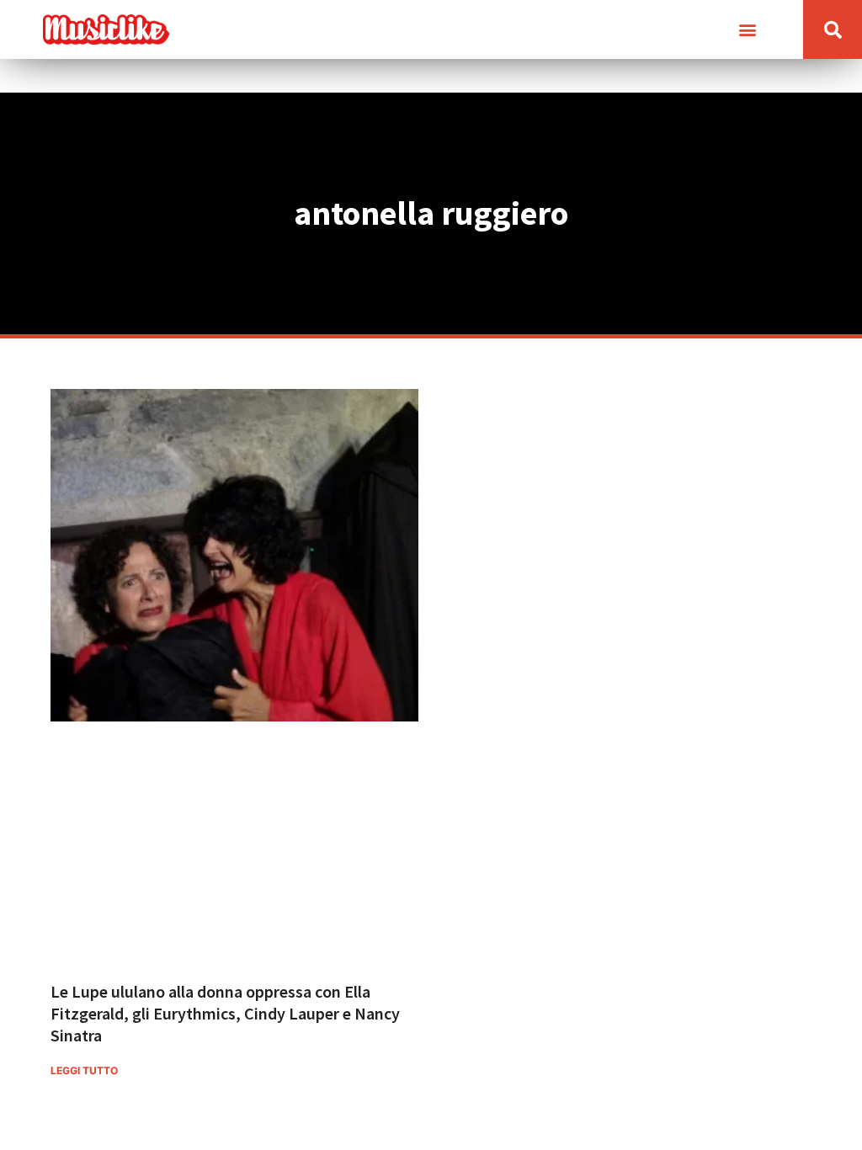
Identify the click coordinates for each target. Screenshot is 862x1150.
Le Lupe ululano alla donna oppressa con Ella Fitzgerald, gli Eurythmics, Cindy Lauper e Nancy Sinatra (225, 1013)
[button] (747, 30)
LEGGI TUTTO (84, 1070)
